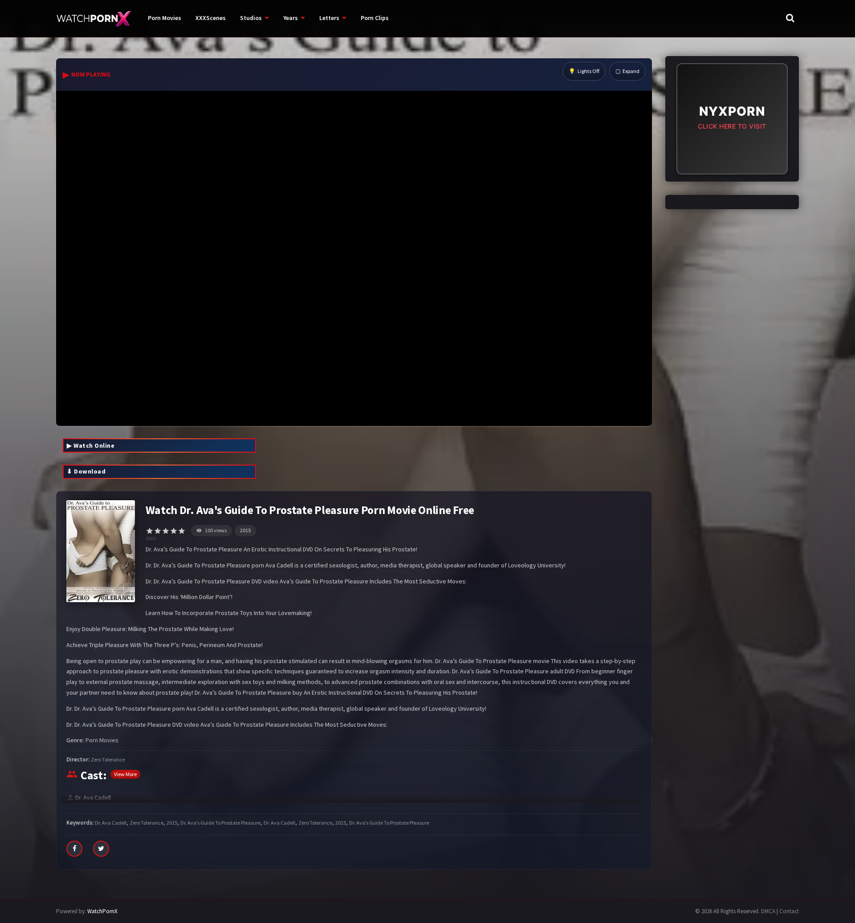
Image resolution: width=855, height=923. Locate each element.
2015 (245, 530)
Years (290, 18)
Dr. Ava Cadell (93, 797)
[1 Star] (150, 531)
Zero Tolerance (108, 759)
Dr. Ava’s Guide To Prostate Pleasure (220, 822)
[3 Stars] (166, 531)
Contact (789, 911)
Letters (329, 18)
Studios (251, 18)
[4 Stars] (174, 531)
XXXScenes (210, 18)
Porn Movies (164, 18)
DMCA (768, 911)
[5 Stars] (182, 531)
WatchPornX (102, 911)
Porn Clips (375, 18)
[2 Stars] (158, 531)
